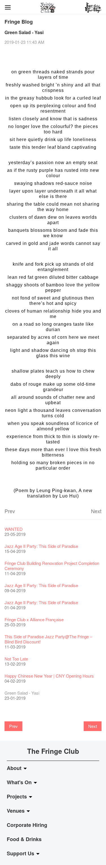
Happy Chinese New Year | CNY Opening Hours (49, 676)
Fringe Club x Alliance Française (34, 619)
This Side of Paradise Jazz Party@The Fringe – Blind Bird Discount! (48, 639)
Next (96, 511)
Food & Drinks (24, 839)
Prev (10, 511)
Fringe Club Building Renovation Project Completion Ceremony (52, 565)
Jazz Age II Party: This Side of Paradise (41, 546)
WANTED (14, 529)
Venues (16, 810)
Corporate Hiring (27, 825)
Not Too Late (16, 659)
